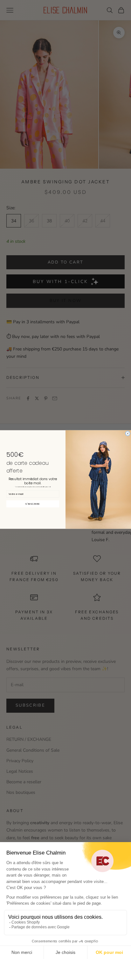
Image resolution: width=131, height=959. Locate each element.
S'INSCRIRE (32, 503)
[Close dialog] (127, 433)
